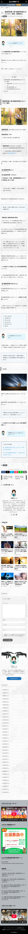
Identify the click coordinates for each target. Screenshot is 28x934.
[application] (14, 814)
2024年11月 (6, 720)
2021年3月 (6, 756)
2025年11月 (6, 701)
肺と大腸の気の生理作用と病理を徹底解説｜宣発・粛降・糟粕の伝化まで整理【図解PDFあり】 (14, 886)
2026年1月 (6, 695)
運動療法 (4, 16)
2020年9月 (6, 768)
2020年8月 (6, 771)
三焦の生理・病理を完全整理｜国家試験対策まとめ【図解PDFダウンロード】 (13, 875)
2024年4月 (6, 741)
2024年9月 (6, 726)
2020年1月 (6, 789)
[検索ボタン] (26, 1)
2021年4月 (6, 753)
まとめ (6, 91)
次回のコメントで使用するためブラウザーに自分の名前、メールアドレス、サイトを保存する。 (14, 635)
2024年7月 (6, 732)
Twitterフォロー (14, 678)
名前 (4, 620)
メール (5, 625)
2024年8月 (6, 729)
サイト (4, 630)
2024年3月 (6, 744)
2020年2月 (6, 786)
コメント (5, 603)
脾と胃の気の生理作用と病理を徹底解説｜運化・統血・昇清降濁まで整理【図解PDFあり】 (13, 892)
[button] (3, 472)
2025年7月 (6, 707)
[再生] (3, 820)
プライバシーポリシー (11, 927)
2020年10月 (6, 765)
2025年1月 (6, 714)
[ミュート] (22, 820)
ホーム (5, 927)
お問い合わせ (23, 929)
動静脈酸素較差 (11, 153)
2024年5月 (6, 738)
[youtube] (16, 515)
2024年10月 (6, 723)
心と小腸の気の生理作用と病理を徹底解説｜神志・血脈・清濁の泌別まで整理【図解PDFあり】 (14, 898)
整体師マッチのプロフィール (8, 929)
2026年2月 (6, 692)
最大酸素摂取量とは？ (12, 87)
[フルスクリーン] (25, 820)
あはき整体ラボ (14, 1)
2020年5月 (6, 777)
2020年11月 (6, 762)
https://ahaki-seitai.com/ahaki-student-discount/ (13, 863)
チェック (18, 4)
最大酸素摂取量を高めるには (13, 89)
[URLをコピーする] (25, 472)
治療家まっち (14, 498)
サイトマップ (17, 929)
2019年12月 (6, 792)
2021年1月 (6, 759)
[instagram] (14, 515)
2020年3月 (6, 783)
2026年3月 (6, 689)
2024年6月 (6, 735)
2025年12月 (6, 698)
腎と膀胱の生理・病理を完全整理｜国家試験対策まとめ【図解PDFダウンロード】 (14, 881)
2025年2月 (6, 710)
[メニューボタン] (1, 1)
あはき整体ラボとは (20, 927)
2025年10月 (6, 704)
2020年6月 (6, 774)
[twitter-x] (11, 515)
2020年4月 (6, 780)
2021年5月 (6, 750)
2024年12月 (6, 716)
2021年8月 (6, 747)
